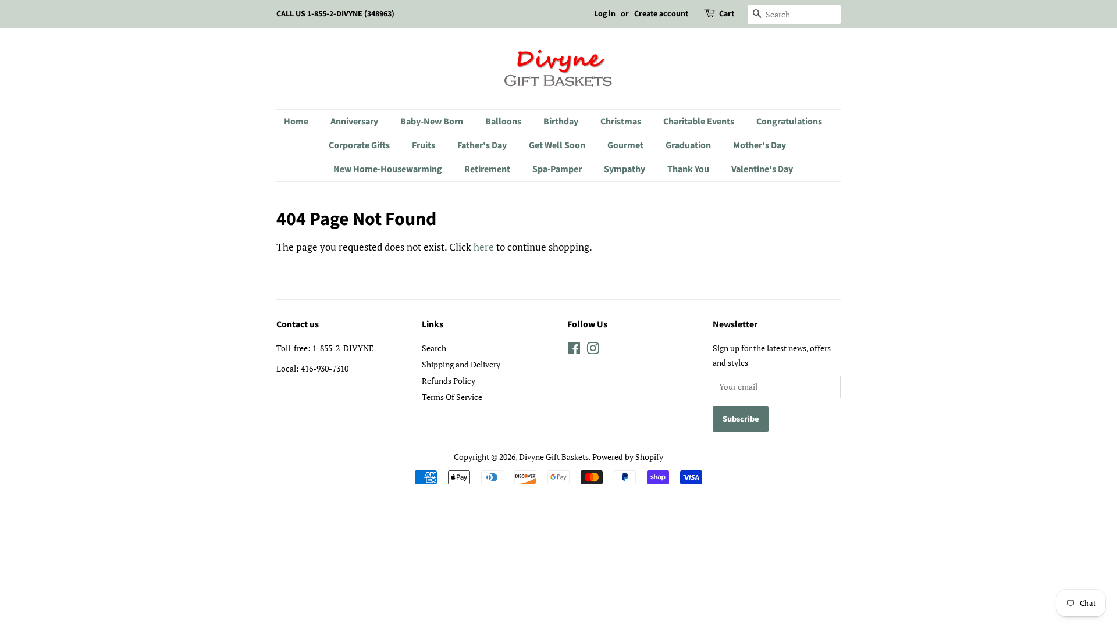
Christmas (620, 121)
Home (296, 121)
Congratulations (789, 121)
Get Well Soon (557, 145)
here (484, 247)
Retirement (487, 169)
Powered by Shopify (627, 456)
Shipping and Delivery (461, 364)
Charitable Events (698, 121)
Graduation (688, 145)
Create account (661, 14)
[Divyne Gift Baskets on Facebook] (574, 350)
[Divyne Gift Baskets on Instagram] (592, 350)
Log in (605, 14)
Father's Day (482, 145)
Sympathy (624, 169)
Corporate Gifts (359, 145)
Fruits (423, 145)
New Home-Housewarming (387, 169)
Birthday (560, 121)
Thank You (688, 169)
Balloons (503, 121)
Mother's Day (759, 145)
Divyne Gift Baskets (554, 456)
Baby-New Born (431, 121)
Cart (726, 14)
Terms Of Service (452, 396)
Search (434, 348)
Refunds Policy (448, 380)
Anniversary (354, 121)
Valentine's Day (762, 169)
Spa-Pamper (557, 169)
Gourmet (625, 145)
